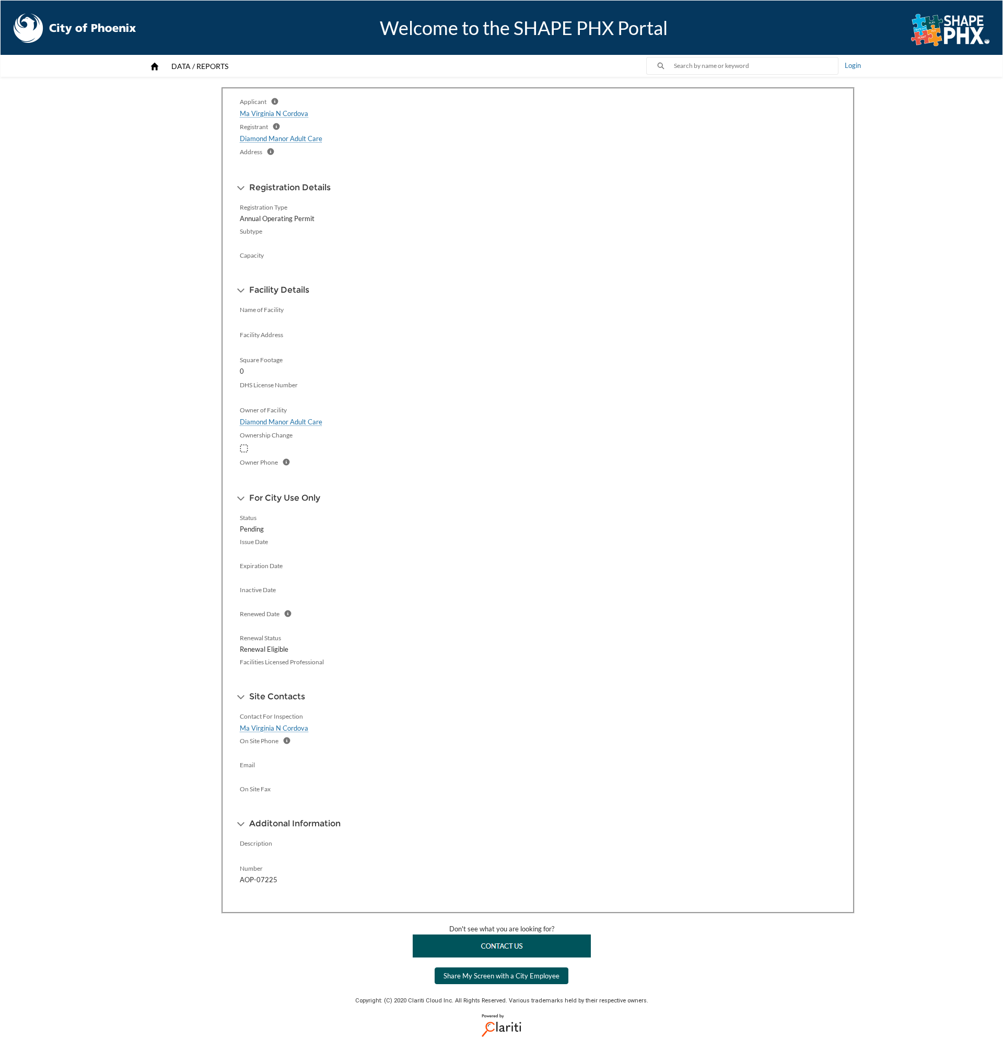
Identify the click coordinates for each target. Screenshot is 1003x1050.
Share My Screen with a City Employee (501, 976)
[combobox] (756, 65)
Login (853, 65)
